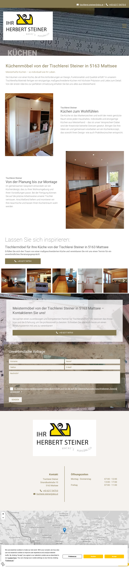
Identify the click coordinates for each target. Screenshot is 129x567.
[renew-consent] (3, 564)
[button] (23, 261)
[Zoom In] (3, 514)
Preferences (72, 556)
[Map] (64, 533)
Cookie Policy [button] (12, 558)
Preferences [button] (9, 560)
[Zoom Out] (3, 518)
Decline (93, 556)
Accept (114, 556)
